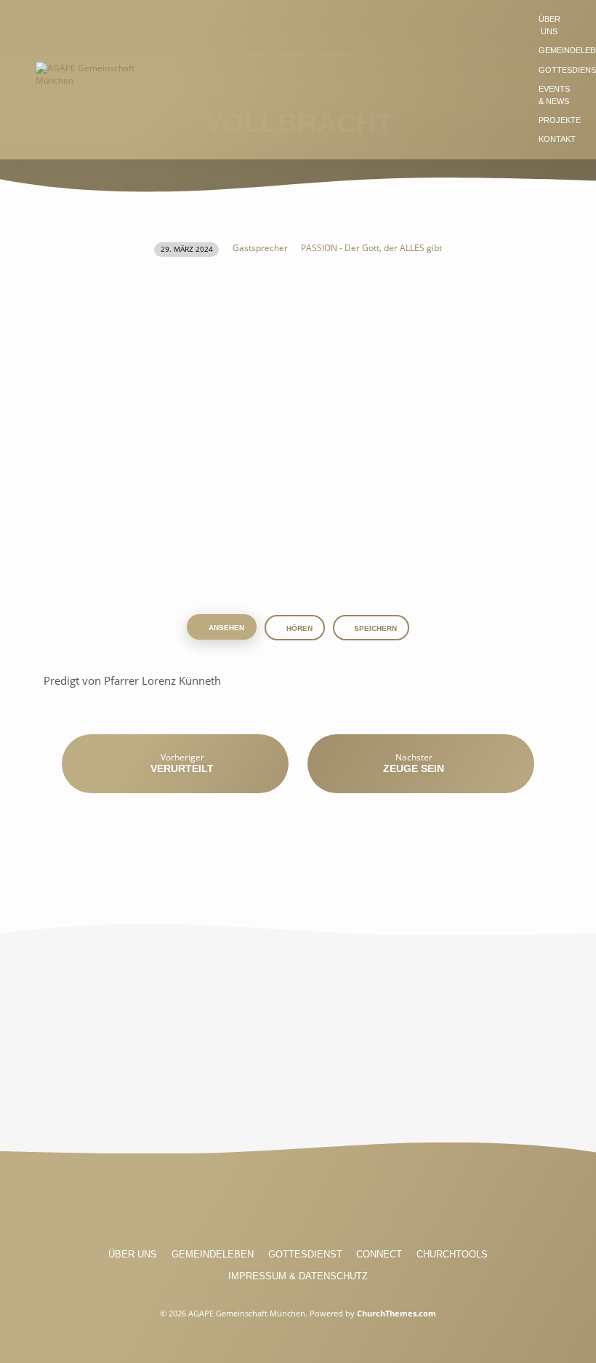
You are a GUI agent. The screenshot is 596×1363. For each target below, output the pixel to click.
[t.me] (352, 1204)
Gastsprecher (260, 248)
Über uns (549, 25)
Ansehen (225, 628)
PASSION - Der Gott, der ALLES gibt (371, 248)
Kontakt (557, 139)
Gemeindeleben (213, 1254)
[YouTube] (298, 1204)
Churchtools (452, 1254)
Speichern (375, 628)
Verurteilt (182, 768)
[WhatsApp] (325, 1204)
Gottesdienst (305, 1254)
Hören (298, 628)
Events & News (554, 95)
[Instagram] (271, 1204)
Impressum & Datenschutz (298, 1276)
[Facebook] (244, 1204)
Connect (379, 1254)
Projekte (560, 120)
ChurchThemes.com (396, 1313)
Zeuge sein (413, 768)
